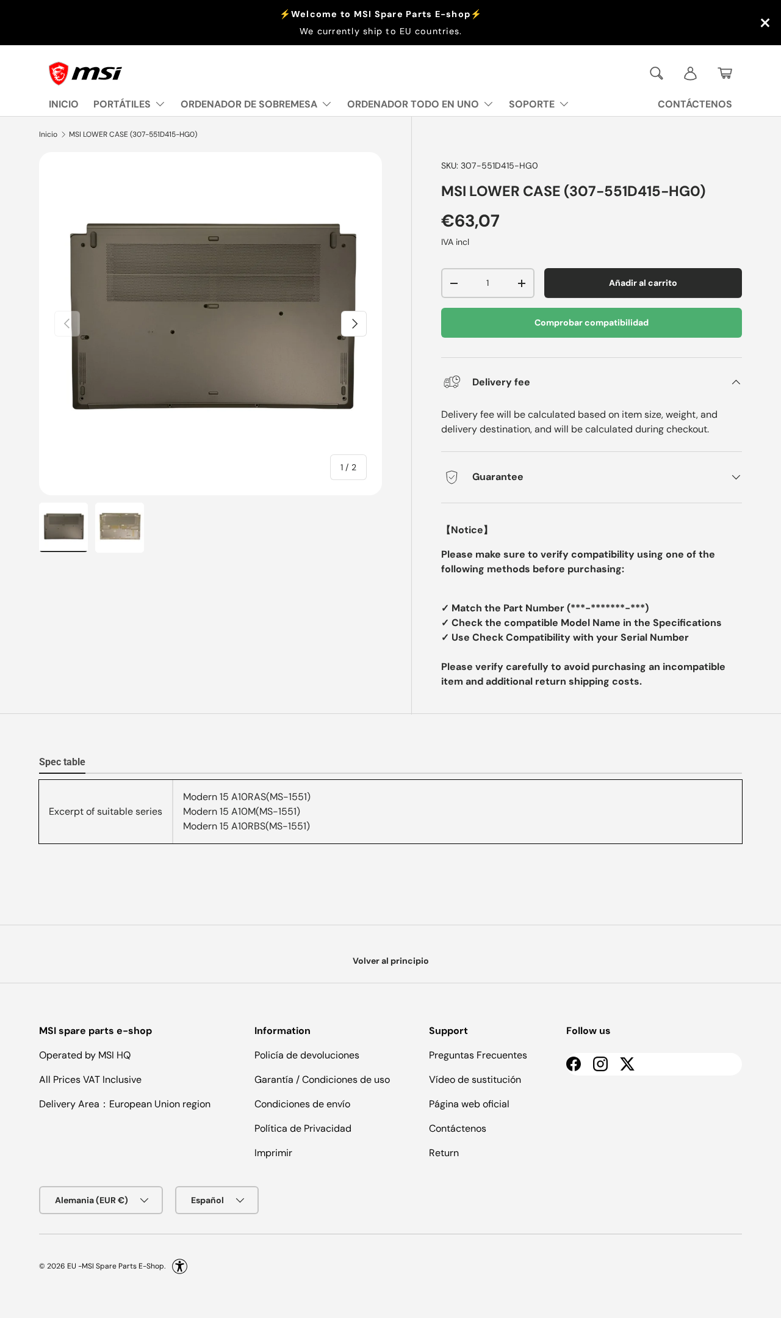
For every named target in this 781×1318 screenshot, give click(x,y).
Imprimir (273, 1152)
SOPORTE (532, 104)
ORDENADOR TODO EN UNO (413, 104)
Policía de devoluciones (306, 1055)
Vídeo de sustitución (475, 1079)
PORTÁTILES (122, 104)
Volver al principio (391, 960)
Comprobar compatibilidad (591, 322)
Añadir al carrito (643, 282)
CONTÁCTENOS (695, 104)
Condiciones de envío (302, 1104)
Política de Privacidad (302, 1128)
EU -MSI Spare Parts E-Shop (115, 1266)
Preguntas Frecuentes (478, 1055)
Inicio (48, 134)
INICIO (64, 104)
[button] (724, 73)
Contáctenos (457, 1128)
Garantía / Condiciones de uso (322, 1079)
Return (444, 1152)
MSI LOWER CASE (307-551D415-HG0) (133, 134)
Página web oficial (469, 1104)
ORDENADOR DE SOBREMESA (249, 104)
